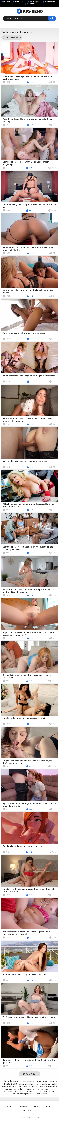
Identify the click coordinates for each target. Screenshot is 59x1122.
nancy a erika (10, 1084)
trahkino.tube (20, 2)
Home (9, 1106)
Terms (36, 1106)
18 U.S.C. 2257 (29, 1111)
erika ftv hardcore (26, 1089)
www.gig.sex (35, 2)
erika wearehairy (27, 1084)
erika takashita (30, 1086)
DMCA (47, 1106)
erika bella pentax (24, 1094)
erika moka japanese (47, 1081)
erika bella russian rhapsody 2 (37, 1091)
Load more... (29, 1074)
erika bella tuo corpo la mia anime (18, 1081)
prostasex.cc (50, 2)
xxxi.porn (6, 2)
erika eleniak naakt (40, 1094)
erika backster (43, 1084)
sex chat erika (42, 1089)
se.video (30, 4)
